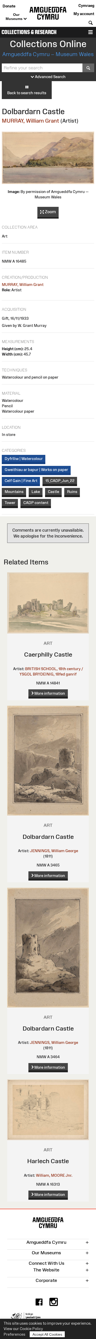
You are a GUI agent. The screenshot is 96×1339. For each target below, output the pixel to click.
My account (83, 14)
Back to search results (26, 93)
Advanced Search (50, 76)
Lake (35, 491)
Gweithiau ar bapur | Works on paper (36, 469)
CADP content (35, 502)
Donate (9, 6)
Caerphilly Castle (48, 654)
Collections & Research (29, 32)
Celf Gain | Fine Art (21, 480)
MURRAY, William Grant (30, 121)
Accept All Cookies (47, 1334)
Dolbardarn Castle (48, 836)
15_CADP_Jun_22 (59, 480)
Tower (10, 502)
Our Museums (15, 17)
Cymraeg (86, 5)
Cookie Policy (31, 1328)
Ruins (72, 491)
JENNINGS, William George (54, 851)
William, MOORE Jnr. (54, 1175)
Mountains (14, 491)
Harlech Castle (48, 1161)
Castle (53, 491)
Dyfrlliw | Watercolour (24, 458)
